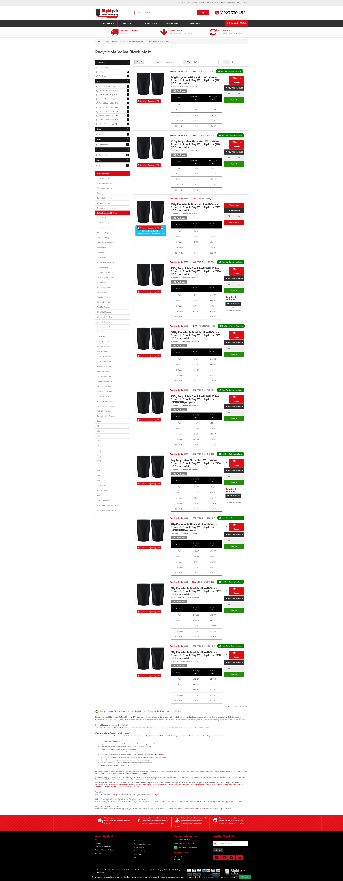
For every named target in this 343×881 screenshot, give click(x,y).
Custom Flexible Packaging (105, 850)
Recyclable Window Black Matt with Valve (110, 728)
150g (99, 446)
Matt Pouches (102, 292)
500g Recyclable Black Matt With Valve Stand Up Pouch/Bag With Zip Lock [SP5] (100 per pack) (196, 335)
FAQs (136, 857)
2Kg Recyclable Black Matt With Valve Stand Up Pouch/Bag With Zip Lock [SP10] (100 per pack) (194, 527)
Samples (98, 843)
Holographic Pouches (105, 228)
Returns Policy (139, 851)
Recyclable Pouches (104, 188)
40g (98, 426)
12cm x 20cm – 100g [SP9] (108, 90)
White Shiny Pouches (105, 401)
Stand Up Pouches (103, 178)
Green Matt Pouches (104, 332)
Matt (100, 165)
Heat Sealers (102, 248)
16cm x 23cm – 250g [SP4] (108, 99)
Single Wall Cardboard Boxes (106, 786)
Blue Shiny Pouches (104, 371)
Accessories (101, 257)
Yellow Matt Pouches (104, 347)
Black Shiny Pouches (104, 366)
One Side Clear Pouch (105, 198)
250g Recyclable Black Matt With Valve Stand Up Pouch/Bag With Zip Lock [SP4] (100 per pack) (196, 271)
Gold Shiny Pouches (104, 376)
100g (99, 441)
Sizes (99, 421)
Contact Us (178, 856)
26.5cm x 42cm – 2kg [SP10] (109, 116)
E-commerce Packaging (106, 277)
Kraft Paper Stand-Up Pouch (107, 505)
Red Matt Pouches (103, 307)
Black (101, 134)
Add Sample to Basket (233, 304)
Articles (98, 853)
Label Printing (150, 23)
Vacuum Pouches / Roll (105, 243)
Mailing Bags (217, 784)
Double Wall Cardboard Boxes (130, 786)
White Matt (143, 736)
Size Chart (138, 854)
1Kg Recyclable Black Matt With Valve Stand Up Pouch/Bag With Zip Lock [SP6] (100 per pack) (196, 463)
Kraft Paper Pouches (105, 183)
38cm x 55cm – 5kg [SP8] (108, 124)
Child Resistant (102, 267)
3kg (98, 480)
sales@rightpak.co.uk (184, 843)
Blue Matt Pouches (104, 322)
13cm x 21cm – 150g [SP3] (108, 95)
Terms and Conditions (142, 844)
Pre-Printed (101, 282)
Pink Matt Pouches (104, 337)
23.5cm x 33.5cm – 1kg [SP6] (109, 111)
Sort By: (187, 62)
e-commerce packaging (118, 784)
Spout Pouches (102, 218)
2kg (98, 476)
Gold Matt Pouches (104, 302)
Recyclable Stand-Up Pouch (107, 510)
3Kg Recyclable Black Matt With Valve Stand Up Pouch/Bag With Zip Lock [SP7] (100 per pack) (196, 591)
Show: (226, 62)
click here (178, 801)
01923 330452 (182, 840)
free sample (153, 794)
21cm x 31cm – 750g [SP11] (108, 107)
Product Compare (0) (164, 62)
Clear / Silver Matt (103, 327)
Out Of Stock (104, 68)
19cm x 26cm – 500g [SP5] (108, 103)
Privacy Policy (139, 841)
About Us (98, 840)
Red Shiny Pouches (104, 386)
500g (99, 456)
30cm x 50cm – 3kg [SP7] (108, 120)
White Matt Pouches (104, 317)
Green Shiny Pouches (105, 381)
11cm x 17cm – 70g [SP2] (107, 86)
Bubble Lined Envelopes (106, 262)
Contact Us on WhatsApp (187, 848)
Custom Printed (172, 23)
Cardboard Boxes (103, 272)
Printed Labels (102, 490)
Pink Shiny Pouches (104, 411)
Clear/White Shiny (170, 736)
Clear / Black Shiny (104, 362)
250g (99, 451)
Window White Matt (155, 736)
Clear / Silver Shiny (104, 357)
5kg (98, 471)
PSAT (99, 495)
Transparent (101, 208)
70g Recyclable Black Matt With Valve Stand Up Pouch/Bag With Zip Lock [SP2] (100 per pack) (196, 80)
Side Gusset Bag (103, 238)
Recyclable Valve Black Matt (159, 41)
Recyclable (128, 23)
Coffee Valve (103, 145)
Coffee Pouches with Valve (133, 41)
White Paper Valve (104, 287)
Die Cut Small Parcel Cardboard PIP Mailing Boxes (154, 784)
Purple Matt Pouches (104, 342)
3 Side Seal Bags (103, 233)
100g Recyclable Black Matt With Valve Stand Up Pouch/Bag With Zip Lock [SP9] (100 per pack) (196, 144)
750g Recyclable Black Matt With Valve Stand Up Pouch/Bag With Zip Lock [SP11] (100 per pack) (195, 399)
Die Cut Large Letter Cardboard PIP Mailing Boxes (192, 784)
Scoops (99, 193)
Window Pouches (103, 203)
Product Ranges (106, 23)
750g (99, 461)
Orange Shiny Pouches (105, 406)
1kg (98, 466)
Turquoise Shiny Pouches (106, 416)
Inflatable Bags (102, 253)
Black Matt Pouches (104, 297)
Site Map (177, 860)
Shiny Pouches (102, 352)
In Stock (102, 72)
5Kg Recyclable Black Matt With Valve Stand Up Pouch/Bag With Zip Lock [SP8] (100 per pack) (196, 655)
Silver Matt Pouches (104, 312)
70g (98, 436)
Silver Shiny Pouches (104, 391)
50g (98, 431)
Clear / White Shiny (104, 396)
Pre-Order (103, 76)
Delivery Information (103, 847)
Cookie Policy (139, 847)
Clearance (195, 23)
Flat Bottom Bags (103, 223)
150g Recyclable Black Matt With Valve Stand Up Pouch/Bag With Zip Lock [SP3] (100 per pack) (196, 207)
